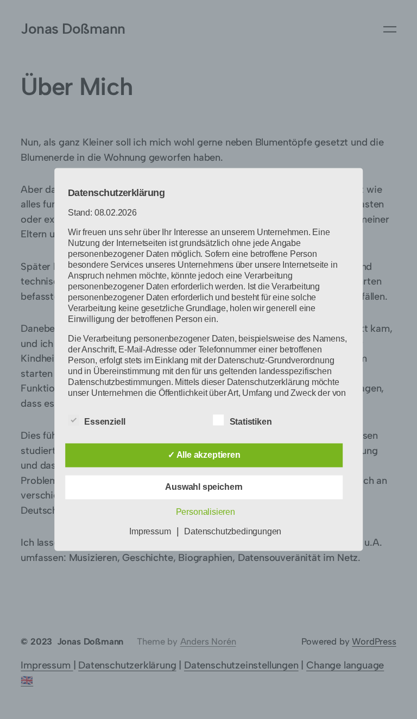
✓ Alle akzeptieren (204, 455)
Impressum (149, 532)
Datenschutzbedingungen (232, 532)
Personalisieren (205, 512)
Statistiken (251, 422)
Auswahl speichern (204, 487)
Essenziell (104, 422)
